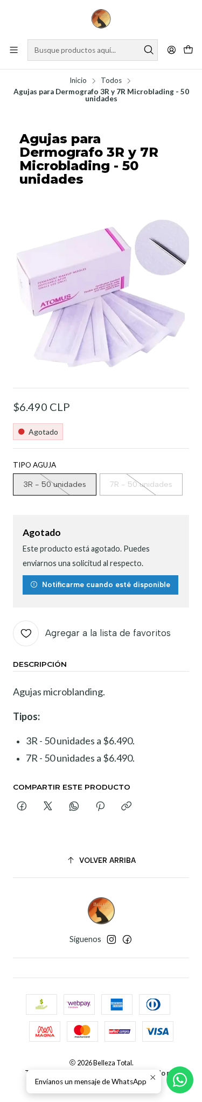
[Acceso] (171, 49)
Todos (111, 81)
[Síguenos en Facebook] (127, 939)
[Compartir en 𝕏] (48, 807)
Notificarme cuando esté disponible (106, 584)
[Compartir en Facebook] (22, 807)
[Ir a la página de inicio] (101, 19)
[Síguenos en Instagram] (111, 939)
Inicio (78, 81)
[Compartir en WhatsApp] (74, 807)
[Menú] (13, 49)
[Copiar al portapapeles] (126, 807)
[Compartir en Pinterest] (100, 807)
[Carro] (188, 50)
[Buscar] (149, 50)
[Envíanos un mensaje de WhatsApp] (179, 1079)
